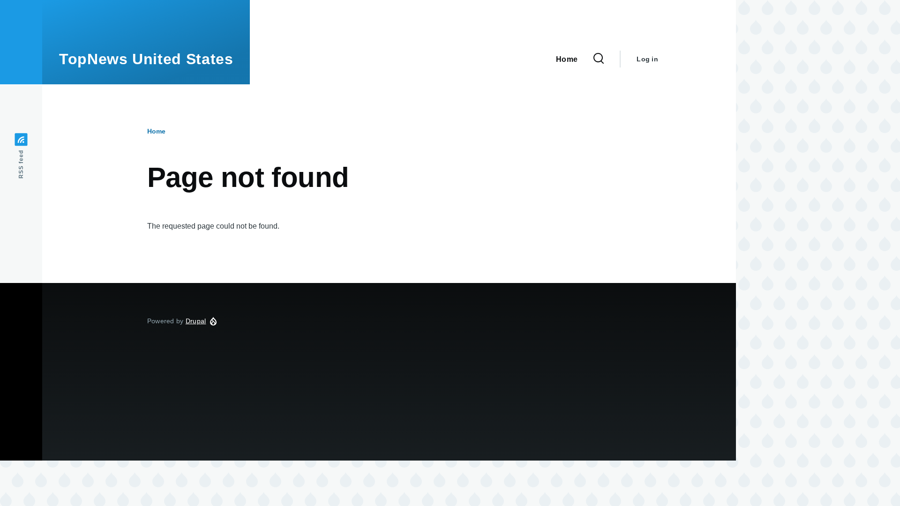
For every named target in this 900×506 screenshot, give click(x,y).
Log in (647, 59)
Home (156, 131)
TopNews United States (146, 59)
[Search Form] (598, 59)
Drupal (196, 321)
